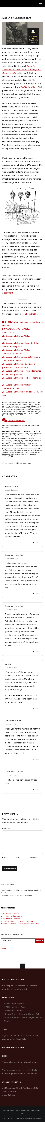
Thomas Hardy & (21, 924)
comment (8, 293)
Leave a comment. (16, 421)
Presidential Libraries (11, 919)
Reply (38, 542)
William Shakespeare (23, 463)
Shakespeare (10, 463)
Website (33, 858)
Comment (6, 829)
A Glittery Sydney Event (12, 916)
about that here (32, 314)
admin (3, 948)
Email (18, 858)
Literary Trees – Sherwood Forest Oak (18, 921)
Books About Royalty (11, 913)
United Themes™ (35, 1118)
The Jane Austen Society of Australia (19, 1070)
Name (5, 858)
